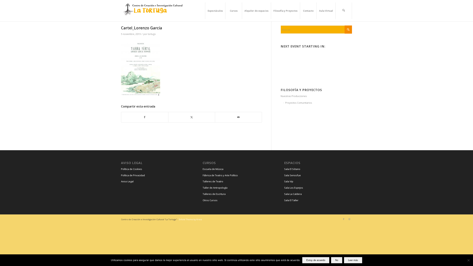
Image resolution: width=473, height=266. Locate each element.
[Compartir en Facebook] (144, 117)
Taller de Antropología (215, 187)
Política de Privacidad (133, 175)
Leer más (353, 260)
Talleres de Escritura (214, 194)
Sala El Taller (291, 200)
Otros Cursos (210, 200)
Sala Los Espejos (293, 187)
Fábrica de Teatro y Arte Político (220, 175)
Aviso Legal (127, 181)
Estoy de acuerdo (315, 260)
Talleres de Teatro (213, 181)
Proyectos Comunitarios (298, 102)
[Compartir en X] (191, 117)
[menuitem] (215, 10)
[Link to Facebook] (343, 219)
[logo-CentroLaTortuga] (152, 10)
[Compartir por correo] (238, 117)
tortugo (152, 34)
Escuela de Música (213, 169)
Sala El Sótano (292, 169)
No (336, 260)
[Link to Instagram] (349, 219)
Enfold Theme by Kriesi (190, 219)
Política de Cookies (131, 169)
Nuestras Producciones (294, 96)
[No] (468, 260)
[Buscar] (343, 10)
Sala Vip (288, 181)
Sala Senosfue (292, 175)
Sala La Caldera (293, 194)
